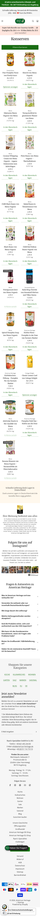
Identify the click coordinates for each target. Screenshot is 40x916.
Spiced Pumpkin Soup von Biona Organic (10, 334)
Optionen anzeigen (10, 87)
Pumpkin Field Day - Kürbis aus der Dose (30, 422)
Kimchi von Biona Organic (30, 74)
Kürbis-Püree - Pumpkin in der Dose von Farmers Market (29, 335)
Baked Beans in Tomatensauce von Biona (29, 206)
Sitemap (21, 902)
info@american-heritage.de (22, 746)
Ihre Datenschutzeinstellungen (20, 910)
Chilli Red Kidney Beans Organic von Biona (29, 249)
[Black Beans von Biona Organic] (10, 233)
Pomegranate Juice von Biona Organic (10, 291)
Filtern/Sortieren (20, 47)
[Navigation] (2, 21)
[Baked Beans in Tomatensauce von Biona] (30, 190)
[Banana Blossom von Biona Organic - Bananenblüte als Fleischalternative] (10, 448)
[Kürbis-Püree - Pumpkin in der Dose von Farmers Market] (30, 319)
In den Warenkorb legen (30, 85)
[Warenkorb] (37, 21)
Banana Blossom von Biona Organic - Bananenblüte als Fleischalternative (10, 465)
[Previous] (5, 570)
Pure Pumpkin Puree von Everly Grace (10, 74)
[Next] (35, 570)
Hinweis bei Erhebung (11, 913)
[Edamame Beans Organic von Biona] (10, 100)
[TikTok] (30, 785)
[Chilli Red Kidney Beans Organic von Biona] (30, 233)
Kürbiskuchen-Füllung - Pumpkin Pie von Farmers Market (10, 379)
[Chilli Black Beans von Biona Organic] (10, 190)
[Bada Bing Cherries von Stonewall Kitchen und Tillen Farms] (30, 276)
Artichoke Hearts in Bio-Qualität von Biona (10, 423)
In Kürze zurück (10, 306)
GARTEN (6, 680)
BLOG (15, 686)
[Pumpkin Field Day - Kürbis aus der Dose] (30, 407)
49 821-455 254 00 (24, 744)
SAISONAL (33, 680)
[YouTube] (25, 785)
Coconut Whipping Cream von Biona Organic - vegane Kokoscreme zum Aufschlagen (10, 161)
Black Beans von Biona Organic (10, 248)
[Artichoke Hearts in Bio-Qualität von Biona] (10, 407)
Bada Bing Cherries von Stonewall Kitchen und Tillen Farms (29, 292)
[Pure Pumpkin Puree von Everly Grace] (10, 59)
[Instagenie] (33, 575)
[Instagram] (15, 785)
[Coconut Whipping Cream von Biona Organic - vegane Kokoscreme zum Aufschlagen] (10, 142)
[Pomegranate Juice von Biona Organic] (10, 276)
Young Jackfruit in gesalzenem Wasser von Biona (29, 115)
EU (21, 686)
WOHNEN (32, 674)
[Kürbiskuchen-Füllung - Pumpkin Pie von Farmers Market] (10, 362)
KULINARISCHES (19, 674)
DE (26, 686)
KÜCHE (7, 674)
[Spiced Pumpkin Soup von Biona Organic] (10, 319)
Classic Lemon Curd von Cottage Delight (29, 376)
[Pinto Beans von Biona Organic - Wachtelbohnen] (30, 142)
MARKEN (22, 680)
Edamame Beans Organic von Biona (10, 114)
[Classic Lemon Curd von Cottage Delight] (30, 362)
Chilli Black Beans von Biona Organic (10, 205)
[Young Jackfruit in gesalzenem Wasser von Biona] (30, 100)
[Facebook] (10, 785)
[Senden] (36, 731)
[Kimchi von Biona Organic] (30, 59)
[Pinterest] (20, 785)
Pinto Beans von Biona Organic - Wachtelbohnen (29, 158)
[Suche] (33, 21)
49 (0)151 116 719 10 (25, 749)
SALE (14, 680)
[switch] (4, 913)
